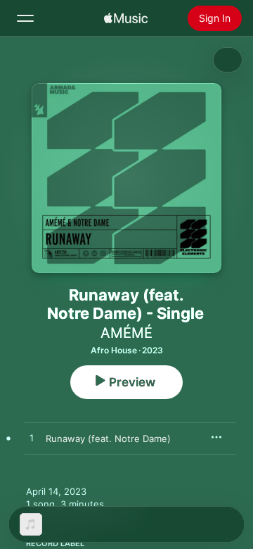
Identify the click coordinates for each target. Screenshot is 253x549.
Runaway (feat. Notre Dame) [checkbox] (108, 438)
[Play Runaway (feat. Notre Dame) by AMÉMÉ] (32, 438)
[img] (126, 18)
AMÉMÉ (126, 332)
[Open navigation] (25, 18)
